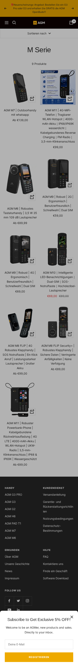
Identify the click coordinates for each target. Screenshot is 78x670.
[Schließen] (71, 617)
